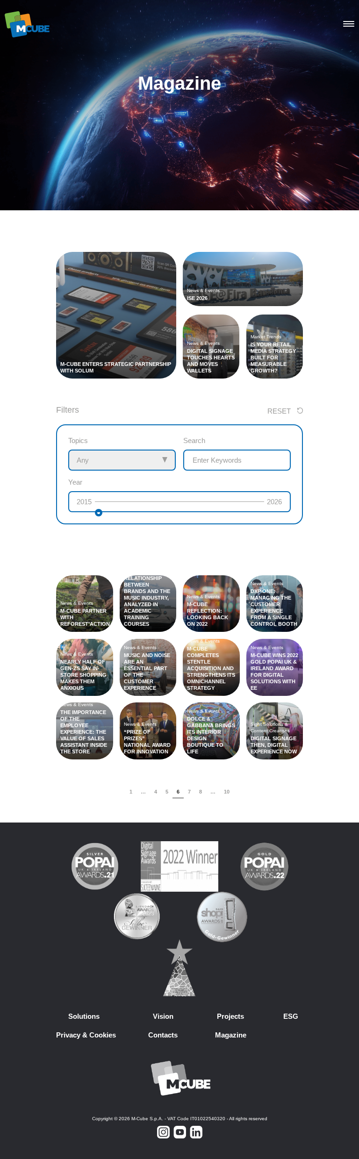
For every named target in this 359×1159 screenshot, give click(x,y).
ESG (290, 1016)
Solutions (84, 1016)
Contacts (163, 1035)
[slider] (98, 512)
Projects (230, 1016)
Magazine (230, 1035)
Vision (163, 1016)
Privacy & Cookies (86, 1035)
